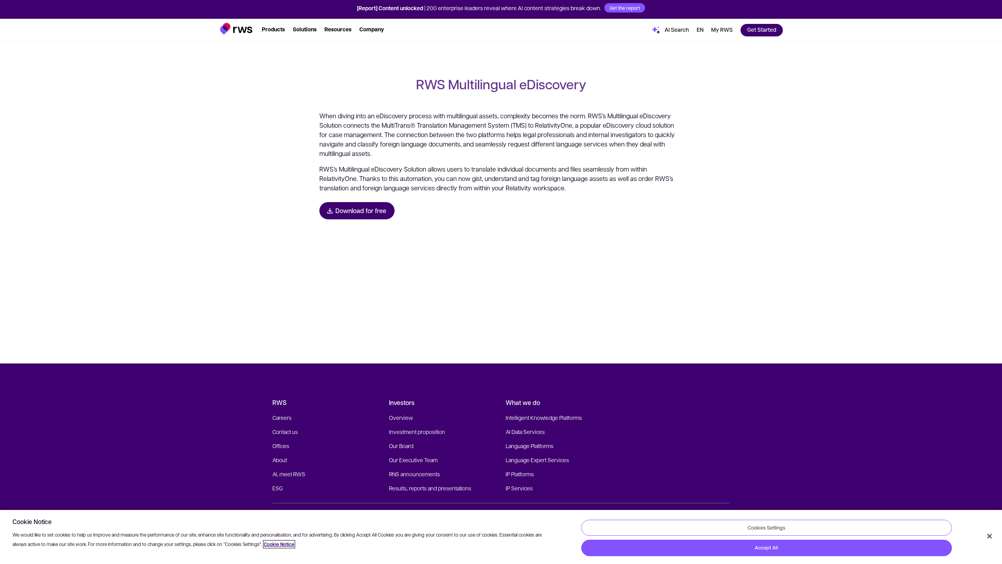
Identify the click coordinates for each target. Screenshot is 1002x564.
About (279, 459)
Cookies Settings (766, 527)
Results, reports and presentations (430, 488)
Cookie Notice (279, 544)
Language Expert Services (537, 459)
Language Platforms (529, 445)
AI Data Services (525, 431)
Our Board (401, 445)
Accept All (766, 547)
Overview (401, 417)
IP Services (519, 488)
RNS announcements (414, 473)
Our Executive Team (413, 459)
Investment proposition (417, 431)
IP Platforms (520, 473)
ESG (277, 488)
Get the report (624, 8)
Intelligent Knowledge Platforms (544, 417)
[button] (236, 29)
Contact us (285, 431)
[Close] (989, 536)
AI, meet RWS (288, 473)
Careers (282, 417)
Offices (280, 445)
